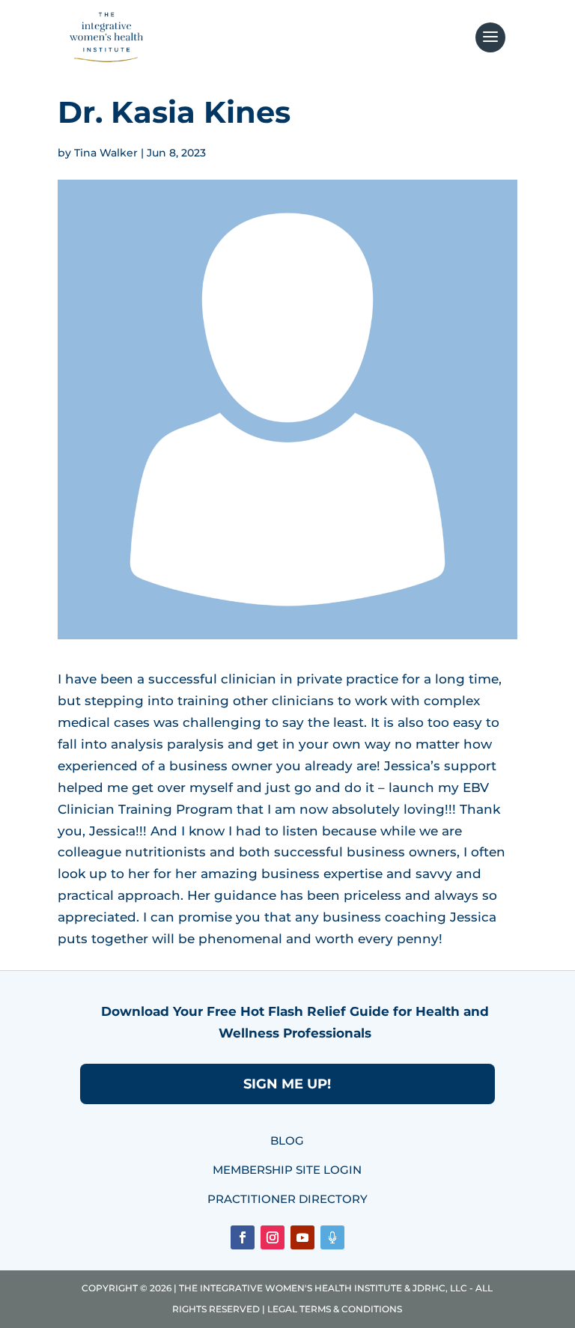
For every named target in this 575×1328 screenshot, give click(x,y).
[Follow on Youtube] (302, 1237)
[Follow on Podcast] (332, 1237)
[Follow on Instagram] (273, 1237)
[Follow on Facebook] (243, 1237)
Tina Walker (106, 152)
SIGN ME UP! (287, 1084)
